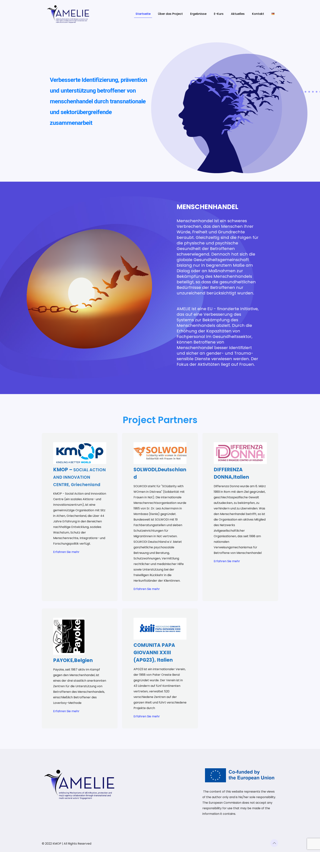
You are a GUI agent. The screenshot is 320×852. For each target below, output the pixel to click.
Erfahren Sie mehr (66, 552)
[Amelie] (68, 14)
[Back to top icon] (274, 843)
